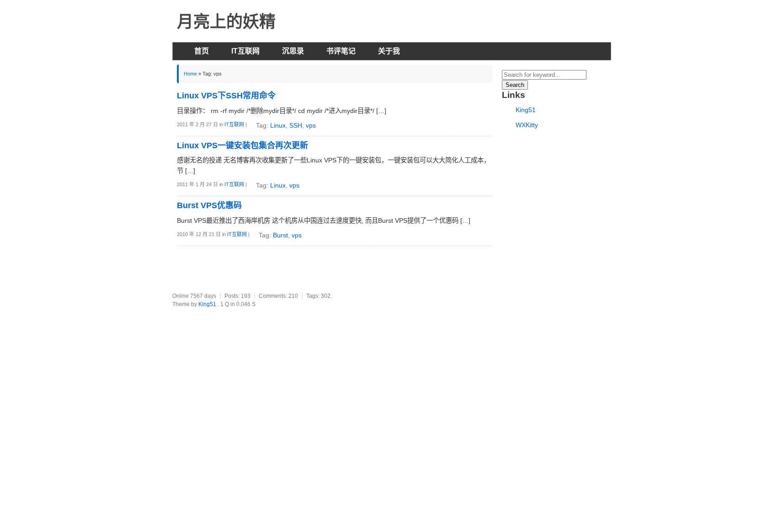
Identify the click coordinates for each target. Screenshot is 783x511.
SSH (295, 125)
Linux (278, 125)
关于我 (389, 51)
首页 (201, 51)
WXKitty (527, 125)
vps (311, 125)
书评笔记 (341, 51)
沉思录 (293, 51)
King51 (526, 109)
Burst (280, 235)
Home (190, 73)
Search (515, 84)
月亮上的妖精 (226, 21)
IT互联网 (245, 51)
